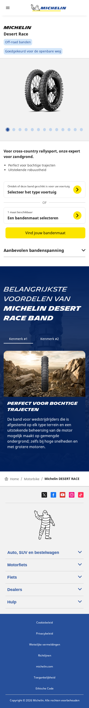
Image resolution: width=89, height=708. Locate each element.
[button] (44, 189)
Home (14, 479)
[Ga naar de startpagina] (48, 8)
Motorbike (31, 479)
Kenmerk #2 (49, 339)
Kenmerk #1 (18, 339)
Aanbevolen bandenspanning (34, 250)
